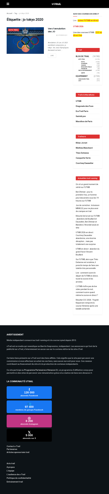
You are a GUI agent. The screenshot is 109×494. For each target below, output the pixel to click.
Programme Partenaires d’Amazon (39, 370)
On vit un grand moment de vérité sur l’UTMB (87, 186)
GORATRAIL (84, 63)
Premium (84, 68)
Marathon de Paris (84, 121)
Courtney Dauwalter (84, 163)
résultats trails (86, 67)
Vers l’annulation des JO (56, 30)
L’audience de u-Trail (16, 474)
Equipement (82, 76)
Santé (83, 73)
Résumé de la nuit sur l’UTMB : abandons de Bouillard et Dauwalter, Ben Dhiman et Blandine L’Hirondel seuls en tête (88, 222)
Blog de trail (82, 56)
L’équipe (10, 470)
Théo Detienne (82, 153)
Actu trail (11, 463)
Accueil (9, 13)
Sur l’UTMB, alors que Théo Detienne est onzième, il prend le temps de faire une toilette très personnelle (87, 264)
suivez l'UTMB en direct (88, 20)
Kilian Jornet (81, 143)
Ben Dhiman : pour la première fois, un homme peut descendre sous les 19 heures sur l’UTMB (87, 196)
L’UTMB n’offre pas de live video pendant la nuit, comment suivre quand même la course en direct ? (87, 291)
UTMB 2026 (78, 26)
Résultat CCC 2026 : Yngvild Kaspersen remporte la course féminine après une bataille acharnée (87, 304)
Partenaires (12, 449)
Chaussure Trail (83, 79)
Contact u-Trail (13, 446)
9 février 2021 (62, 35)
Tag (15, 13)
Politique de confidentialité (19, 478)
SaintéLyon (81, 116)
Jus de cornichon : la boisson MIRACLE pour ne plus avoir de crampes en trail (87, 208)
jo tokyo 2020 (24, 13)
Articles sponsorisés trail (18, 452)
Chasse (83, 65)
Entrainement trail (15, 481)
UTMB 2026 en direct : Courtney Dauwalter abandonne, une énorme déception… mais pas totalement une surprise (86, 238)
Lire (52, 55)
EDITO (83, 61)
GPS (79, 80)
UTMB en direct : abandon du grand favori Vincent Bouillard (87, 252)
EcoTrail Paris (82, 111)
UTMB (78, 101)
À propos (11, 467)
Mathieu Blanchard (84, 148)
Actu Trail (13, 30)
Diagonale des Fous (84, 106)
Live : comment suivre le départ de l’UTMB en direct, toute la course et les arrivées (87, 277)
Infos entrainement (85, 70)
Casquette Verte (83, 158)
